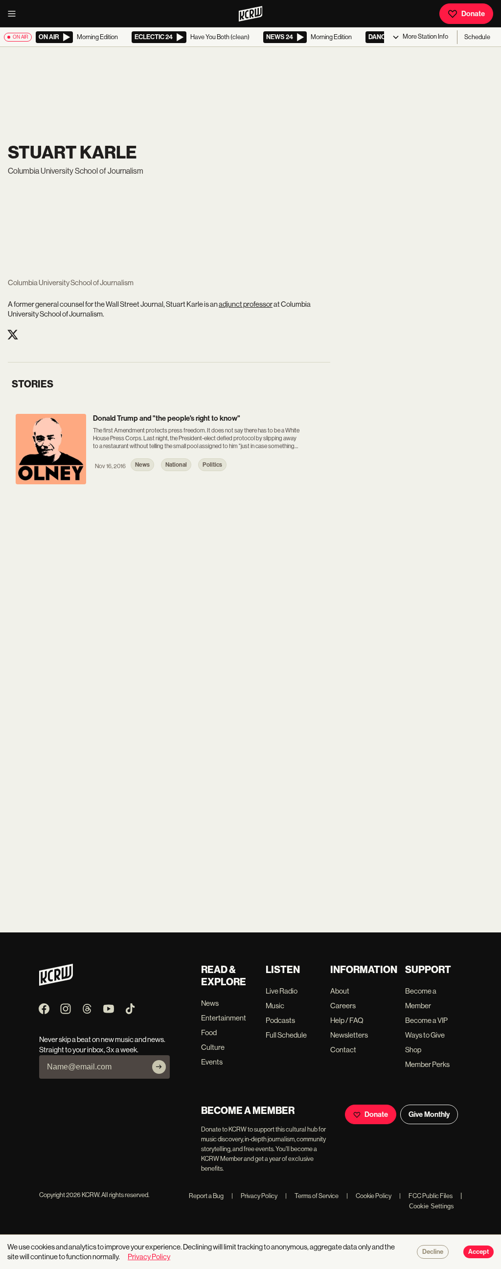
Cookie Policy (368, 1196)
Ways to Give (425, 1035)
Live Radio (281, 991)
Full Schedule (286, 1035)
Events (212, 1062)
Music (275, 1005)
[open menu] (14, 13)
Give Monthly (429, 1114)
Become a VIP (426, 1020)
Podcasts (280, 1020)
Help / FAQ (347, 1020)
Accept (478, 1252)
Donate (473, 13)
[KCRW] (56, 983)
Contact (343, 1049)
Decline (432, 1252)
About (339, 991)
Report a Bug (206, 1196)
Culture (213, 1047)
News (210, 1003)
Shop (413, 1049)
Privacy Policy (254, 1196)
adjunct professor (246, 304)
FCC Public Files (426, 1196)
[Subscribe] (159, 1067)
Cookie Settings (431, 1206)
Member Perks (427, 1064)
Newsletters (349, 1035)
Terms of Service (312, 1196)
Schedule (477, 37)
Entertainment (223, 1018)
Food (209, 1032)
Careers (343, 1005)
